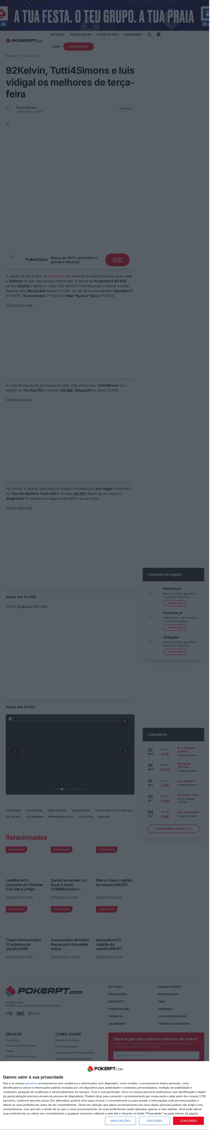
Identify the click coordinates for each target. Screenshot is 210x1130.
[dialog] (105, 1095)
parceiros (31, 1083)
